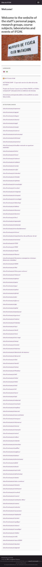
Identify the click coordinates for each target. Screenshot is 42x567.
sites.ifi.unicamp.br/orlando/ (11, 441)
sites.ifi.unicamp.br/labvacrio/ (12, 356)
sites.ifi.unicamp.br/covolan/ (11, 188)
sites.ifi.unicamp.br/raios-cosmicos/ (13, 481)
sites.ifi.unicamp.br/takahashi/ (12, 514)
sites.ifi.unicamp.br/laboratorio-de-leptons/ (16, 352)
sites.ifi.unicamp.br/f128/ (10, 243)
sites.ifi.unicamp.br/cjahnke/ (11, 180)
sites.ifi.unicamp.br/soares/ (11, 503)
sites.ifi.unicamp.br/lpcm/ (10, 393)
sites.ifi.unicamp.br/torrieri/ (11, 518)
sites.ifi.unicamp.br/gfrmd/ (11, 293)
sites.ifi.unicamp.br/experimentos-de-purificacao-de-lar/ (20, 236)
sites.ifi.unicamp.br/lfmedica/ (11, 370)
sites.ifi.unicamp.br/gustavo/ (11, 315)
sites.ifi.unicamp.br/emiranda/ (12, 225)
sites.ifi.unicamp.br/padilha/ (11, 448)
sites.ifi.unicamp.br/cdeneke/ (11, 173)
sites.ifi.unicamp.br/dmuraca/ (11, 210)
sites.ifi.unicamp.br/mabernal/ (12, 400)
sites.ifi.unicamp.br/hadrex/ (11, 319)
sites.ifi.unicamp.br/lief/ (10, 374)
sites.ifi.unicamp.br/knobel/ (11, 345)
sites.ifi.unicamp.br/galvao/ (11, 278)
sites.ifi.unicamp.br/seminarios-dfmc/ (14, 500)
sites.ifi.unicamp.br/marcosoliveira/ (13, 415)
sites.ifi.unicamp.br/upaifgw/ (11, 522)
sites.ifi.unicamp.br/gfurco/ (11, 300)
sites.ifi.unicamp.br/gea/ (10, 286)
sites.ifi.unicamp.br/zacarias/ (11, 544)
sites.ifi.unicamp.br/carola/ (11, 166)
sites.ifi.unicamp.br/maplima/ (11, 407)
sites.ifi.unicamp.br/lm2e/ (10, 378)
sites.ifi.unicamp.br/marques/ (11, 418)
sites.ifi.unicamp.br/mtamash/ (12, 429)
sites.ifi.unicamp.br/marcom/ (11, 411)
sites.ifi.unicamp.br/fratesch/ (11, 275)
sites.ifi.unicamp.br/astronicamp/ (13, 134)
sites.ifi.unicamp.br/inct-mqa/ (12, 337)
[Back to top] (37, 562)
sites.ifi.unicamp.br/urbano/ (11, 525)
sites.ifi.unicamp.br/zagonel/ (11, 547)
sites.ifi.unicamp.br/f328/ (10, 247)
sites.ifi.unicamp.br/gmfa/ (10, 308)
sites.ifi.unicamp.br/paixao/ (11, 455)
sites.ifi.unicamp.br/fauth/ (11, 250)
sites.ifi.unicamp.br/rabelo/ (11, 477)
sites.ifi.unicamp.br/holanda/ (11, 323)
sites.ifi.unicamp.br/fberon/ (11, 254)
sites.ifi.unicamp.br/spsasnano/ (12, 511)
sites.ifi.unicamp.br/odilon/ (11, 437)
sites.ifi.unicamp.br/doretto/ (11, 214)
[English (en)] (4, 71)
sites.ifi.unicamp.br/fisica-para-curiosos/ (15, 271)
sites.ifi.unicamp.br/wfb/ (10, 536)
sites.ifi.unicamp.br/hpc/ (10, 326)
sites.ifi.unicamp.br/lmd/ (10, 385)
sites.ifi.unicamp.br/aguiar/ (11, 112)
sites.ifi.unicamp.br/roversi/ (11, 496)
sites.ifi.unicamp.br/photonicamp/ (13, 459)
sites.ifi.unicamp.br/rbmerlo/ (11, 485)
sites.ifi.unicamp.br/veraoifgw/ (12, 529)
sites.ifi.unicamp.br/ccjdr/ (10, 169)
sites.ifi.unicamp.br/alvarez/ (11, 119)
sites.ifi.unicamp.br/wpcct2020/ (12, 540)
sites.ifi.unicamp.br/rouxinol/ (11, 492)
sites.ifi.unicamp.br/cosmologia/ (12, 184)
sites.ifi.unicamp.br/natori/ (11, 433)
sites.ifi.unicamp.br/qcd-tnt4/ (12, 470)
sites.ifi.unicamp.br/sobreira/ (11, 507)
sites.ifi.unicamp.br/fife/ (10, 267)
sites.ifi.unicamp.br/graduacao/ (12, 312)
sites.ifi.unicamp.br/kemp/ (11, 341)
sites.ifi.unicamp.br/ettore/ (11, 232)
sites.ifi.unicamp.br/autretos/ (12, 142)
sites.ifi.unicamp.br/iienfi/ (10, 330)
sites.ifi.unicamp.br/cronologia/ (12, 199)
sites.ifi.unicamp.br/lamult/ (11, 363)
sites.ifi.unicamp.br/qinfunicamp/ (13, 474)
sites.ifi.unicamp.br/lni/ (10, 389)
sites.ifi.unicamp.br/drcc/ (10, 217)
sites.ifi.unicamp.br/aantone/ (11, 108)
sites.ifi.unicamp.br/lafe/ (10, 359)
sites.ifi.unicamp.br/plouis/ (11, 466)
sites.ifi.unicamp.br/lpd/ (10, 396)
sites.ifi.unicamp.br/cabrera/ (11, 158)
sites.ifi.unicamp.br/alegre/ (11, 116)
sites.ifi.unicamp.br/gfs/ (10, 297)
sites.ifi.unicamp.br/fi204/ (10, 264)
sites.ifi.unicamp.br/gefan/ (11, 289)
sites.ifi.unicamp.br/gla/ (10, 304)
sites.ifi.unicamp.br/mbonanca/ (12, 422)
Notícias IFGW (10, 78)
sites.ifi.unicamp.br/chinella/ (11, 177)
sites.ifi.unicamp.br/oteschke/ (12, 444)
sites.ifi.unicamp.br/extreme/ (11, 239)
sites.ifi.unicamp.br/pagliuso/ (11, 452)
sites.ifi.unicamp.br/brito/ (10, 151)
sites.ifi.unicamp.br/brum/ (10, 155)
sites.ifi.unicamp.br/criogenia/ (12, 191)
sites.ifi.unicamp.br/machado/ (12, 404)
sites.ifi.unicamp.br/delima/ (11, 206)
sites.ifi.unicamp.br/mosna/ (11, 426)
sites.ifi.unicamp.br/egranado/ (12, 221)
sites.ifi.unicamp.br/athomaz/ (11, 138)
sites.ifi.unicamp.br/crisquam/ (12, 195)
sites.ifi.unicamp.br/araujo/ (11, 127)
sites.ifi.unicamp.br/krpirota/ (11, 348)
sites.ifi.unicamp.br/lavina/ (11, 367)
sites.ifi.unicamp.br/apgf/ (10, 123)
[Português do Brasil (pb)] (7, 71)
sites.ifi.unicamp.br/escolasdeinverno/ (14, 228)
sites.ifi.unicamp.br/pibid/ (10, 463)
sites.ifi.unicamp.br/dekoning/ (12, 203)
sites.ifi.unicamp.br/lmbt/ (10, 382)
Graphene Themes (15, 559)
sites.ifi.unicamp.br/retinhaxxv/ (12, 488)
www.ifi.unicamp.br (33, 561)
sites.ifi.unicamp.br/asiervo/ (11, 130)
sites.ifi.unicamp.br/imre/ (10, 334)
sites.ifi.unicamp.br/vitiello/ (11, 533)
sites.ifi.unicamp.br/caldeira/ (11, 162)
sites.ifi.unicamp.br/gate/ (10, 282)
